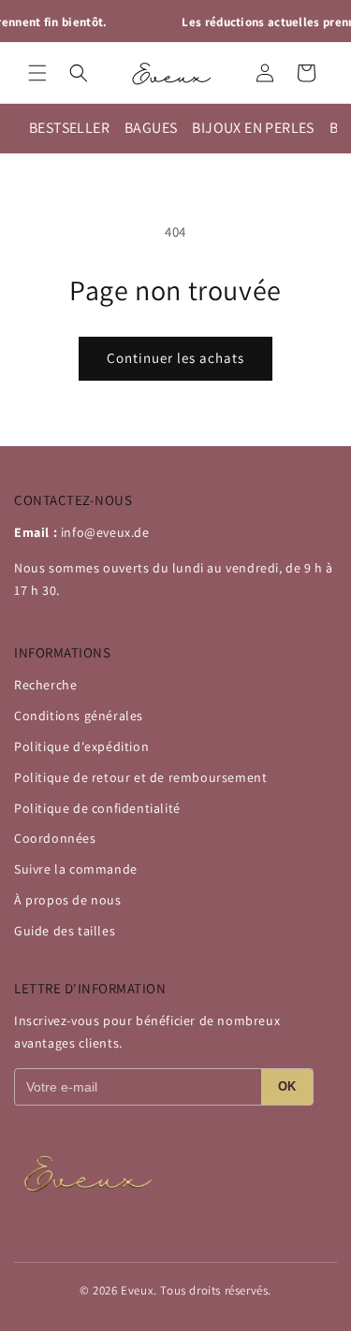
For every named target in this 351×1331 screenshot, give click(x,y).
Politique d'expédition (81, 746)
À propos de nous (68, 899)
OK (287, 1086)
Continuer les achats (175, 358)
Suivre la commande (76, 869)
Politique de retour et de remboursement (140, 777)
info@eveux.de (105, 532)
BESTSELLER (69, 127)
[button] (37, 73)
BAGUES (150, 127)
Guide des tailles (64, 930)
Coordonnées (55, 838)
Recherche (45, 684)
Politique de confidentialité (97, 808)
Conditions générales (78, 715)
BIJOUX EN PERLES (253, 127)
